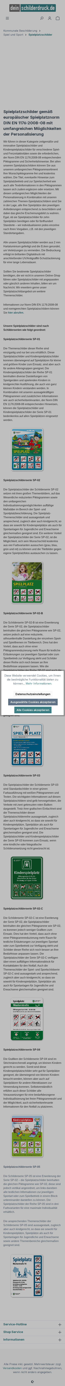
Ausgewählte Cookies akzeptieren (33, 702)
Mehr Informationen (38, 683)
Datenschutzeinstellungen (33, 694)
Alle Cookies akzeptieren (32, 710)
